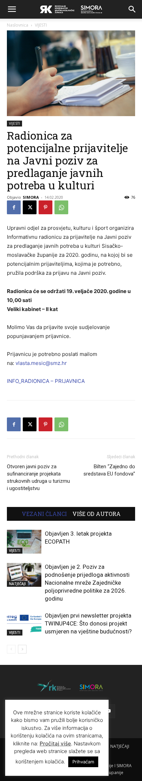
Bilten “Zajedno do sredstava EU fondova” (109, 470)
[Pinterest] (45, 207)
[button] (12, 9)
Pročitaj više (55, 743)
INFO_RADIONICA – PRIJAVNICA (46, 381)
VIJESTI (41, 25)
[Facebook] (14, 207)
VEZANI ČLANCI (44, 514)
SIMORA (31, 197)
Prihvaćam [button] (83, 761)
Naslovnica (17, 25)
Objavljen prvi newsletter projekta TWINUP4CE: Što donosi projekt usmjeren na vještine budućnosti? (88, 623)
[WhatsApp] (61, 207)
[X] (30, 207)
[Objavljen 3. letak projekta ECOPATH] (24, 542)
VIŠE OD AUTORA (96, 514)
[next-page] (22, 649)
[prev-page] (11, 649)
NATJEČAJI (17, 583)
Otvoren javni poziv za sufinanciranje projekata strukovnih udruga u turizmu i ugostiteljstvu (38, 477)
